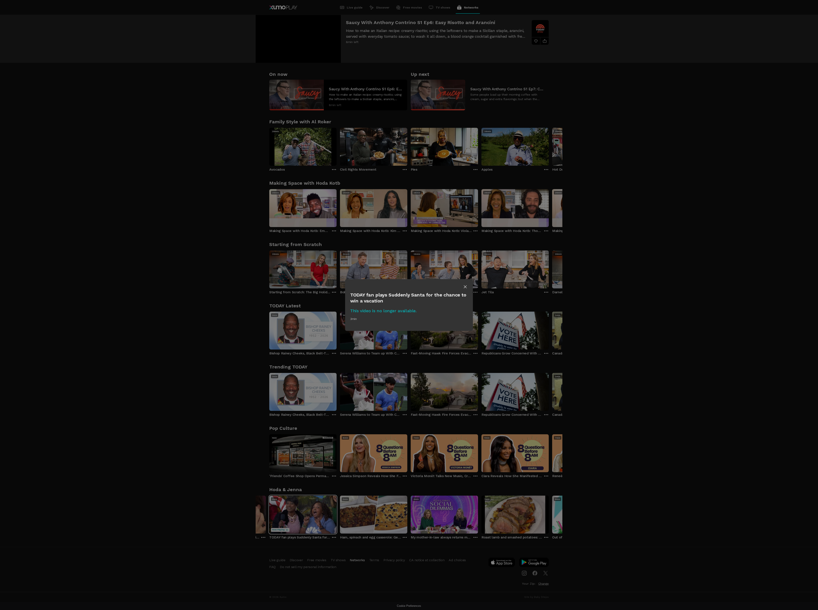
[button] (465, 286)
